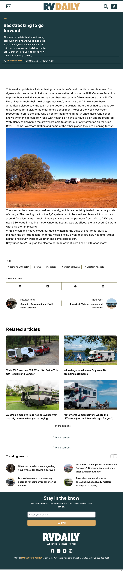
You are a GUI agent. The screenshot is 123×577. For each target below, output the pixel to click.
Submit (61, 522)
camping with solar (18, 267)
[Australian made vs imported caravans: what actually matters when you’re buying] (32, 395)
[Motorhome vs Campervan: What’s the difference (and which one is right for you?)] (90, 395)
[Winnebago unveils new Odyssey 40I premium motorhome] (90, 350)
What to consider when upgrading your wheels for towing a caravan (36, 468)
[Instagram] (58, 551)
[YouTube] (64, 551)
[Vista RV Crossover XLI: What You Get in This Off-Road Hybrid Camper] (32, 350)
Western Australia (94, 267)
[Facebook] (20, 286)
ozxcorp (51, 267)
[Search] (106, 6)
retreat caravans (71, 267)
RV (5, 18)
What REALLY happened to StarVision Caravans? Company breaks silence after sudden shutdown (96, 468)
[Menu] (114, 6)
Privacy (72, 544)
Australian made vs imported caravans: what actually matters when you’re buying (93, 482)
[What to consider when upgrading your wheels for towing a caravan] (10, 468)
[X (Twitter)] (48, 286)
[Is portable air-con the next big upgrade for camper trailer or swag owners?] (10, 481)
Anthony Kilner (14, 60)
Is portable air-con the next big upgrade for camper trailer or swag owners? (37, 482)
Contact (63, 544)
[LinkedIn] (103, 286)
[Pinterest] (75, 286)
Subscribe (52, 544)
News (37, 267)
